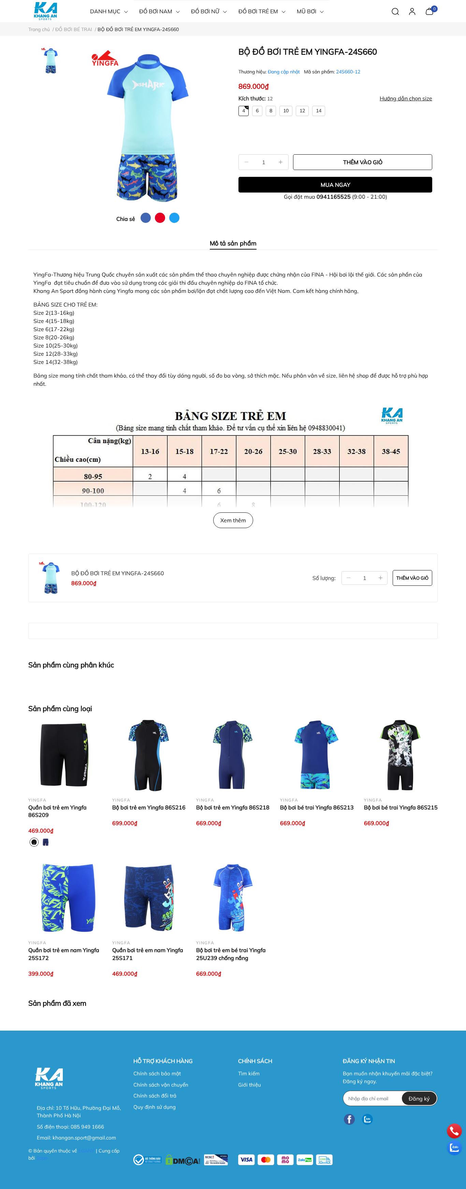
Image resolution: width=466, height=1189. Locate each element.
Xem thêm (233, 520)
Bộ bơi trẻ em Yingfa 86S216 (149, 807)
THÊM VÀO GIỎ (362, 162)
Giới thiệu (249, 1084)
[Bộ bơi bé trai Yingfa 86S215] (401, 755)
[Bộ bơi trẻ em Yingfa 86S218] (233, 755)
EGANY (86, 1151)
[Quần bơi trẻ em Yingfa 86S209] (65, 755)
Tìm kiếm (249, 1073)
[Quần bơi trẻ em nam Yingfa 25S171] (149, 898)
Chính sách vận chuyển (160, 1084)
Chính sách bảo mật (157, 1073)
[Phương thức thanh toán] (285, 1159)
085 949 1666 (87, 1126)
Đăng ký (419, 1098)
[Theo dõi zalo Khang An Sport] (367, 1119)
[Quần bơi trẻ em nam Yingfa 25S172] (65, 898)
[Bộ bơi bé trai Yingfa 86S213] (317, 755)
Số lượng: (324, 578)
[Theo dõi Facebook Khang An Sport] (349, 1119)
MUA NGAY (335, 184)
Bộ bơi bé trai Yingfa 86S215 (401, 807)
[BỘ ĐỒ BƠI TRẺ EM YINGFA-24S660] (148, 127)
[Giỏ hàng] (429, 11)
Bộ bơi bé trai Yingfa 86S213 (317, 807)
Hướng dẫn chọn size (406, 98)
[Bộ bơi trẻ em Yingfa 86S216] (149, 755)
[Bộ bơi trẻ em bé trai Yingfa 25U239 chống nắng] (233, 898)
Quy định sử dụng (154, 1107)
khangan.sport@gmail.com (84, 1137)
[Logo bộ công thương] (180, 1158)
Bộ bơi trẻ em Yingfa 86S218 (233, 807)
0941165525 (334, 196)
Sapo (41, 1158)
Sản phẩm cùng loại (60, 708)
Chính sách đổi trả (154, 1095)
